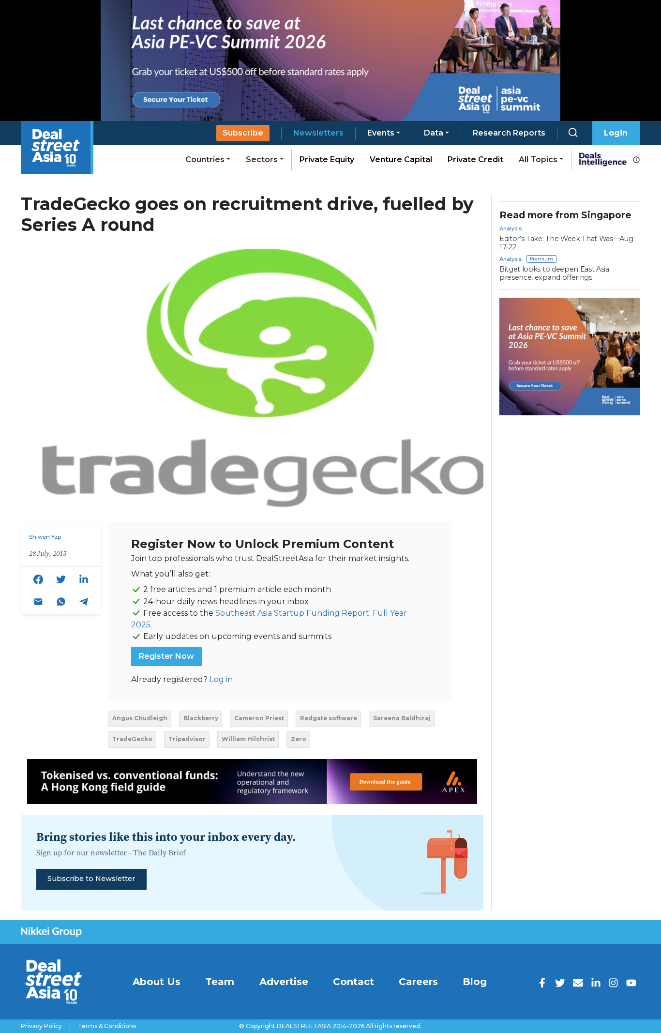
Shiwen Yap (45, 536)
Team (219, 981)
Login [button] (616, 132)
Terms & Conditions (107, 1026)
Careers (418, 981)
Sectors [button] (262, 159)
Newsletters (318, 132)
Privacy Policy (41, 1026)
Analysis (510, 228)
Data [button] (433, 132)
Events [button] (380, 132)
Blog (475, 981)
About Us (156, 981)
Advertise (283, 981)
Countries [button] (205, 159)
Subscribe (243, 132)
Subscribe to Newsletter (91, 878)
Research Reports (509, 132)
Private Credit (475, 159)
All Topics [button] (538, 159)
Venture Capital (401, 159)
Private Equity (327, 159)
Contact (353, 981)
